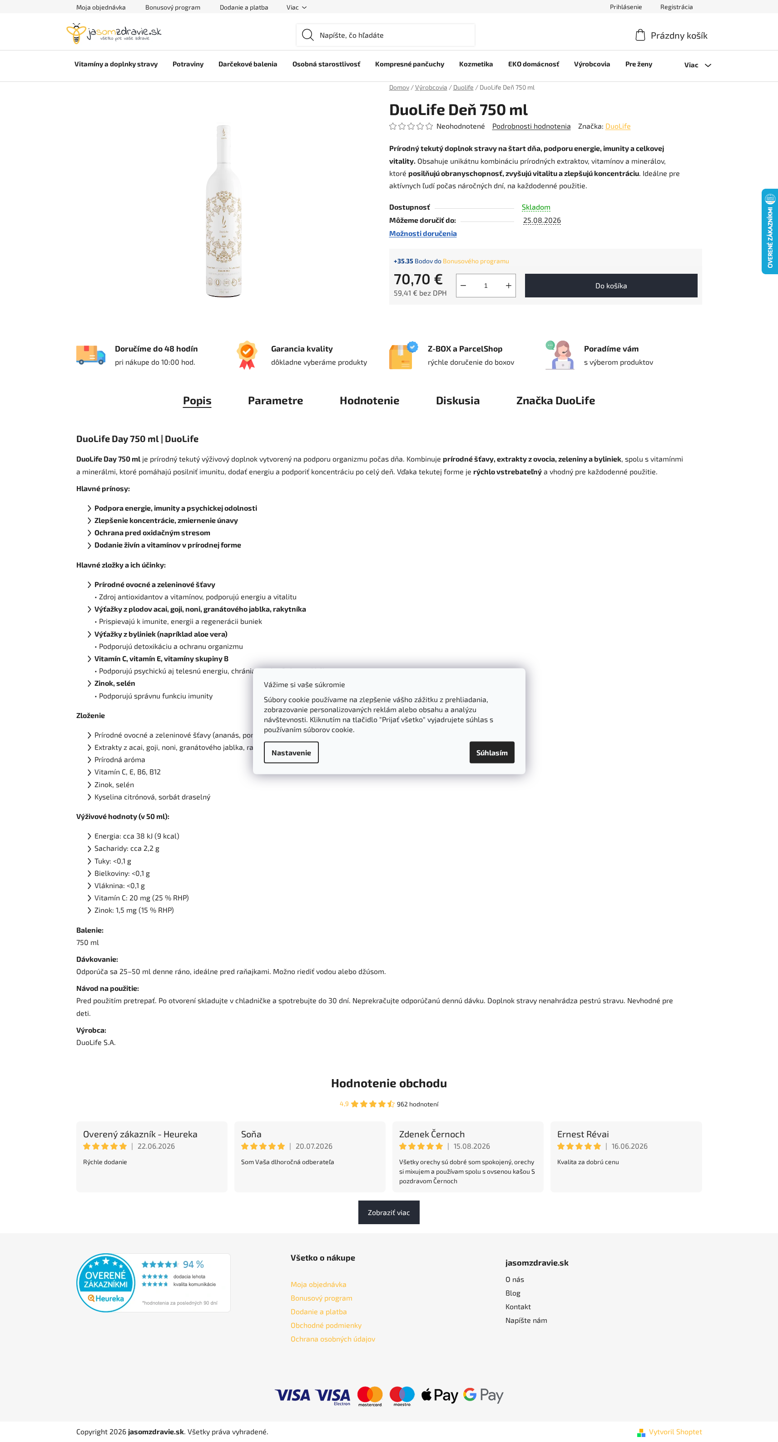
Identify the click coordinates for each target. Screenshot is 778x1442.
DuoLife (618, 125)
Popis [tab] (197, 400)
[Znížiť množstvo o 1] (463, 285)
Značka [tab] (555, 400)
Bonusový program (172, 7)
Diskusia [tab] (458, 400)
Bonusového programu (476, 261)
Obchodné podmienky (326, 1325)
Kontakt (518, 1306)
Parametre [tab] (275, 400)
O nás (514, 1279)
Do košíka (611, 285)
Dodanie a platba (244, 7)
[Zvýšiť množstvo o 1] (508, 285)
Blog (512, 1292)
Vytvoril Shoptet (675, 1431)
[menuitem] (116, 63)
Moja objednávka (101, 7)
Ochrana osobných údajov (333, 1338)
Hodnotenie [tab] (370, 400)
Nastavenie (291, 752)
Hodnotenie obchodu (389, 1082)
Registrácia (676, 6)
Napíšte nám (526, 1320)
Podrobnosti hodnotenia (531, 125)
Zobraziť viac (389, 1212)
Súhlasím (492, 752)
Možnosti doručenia (423, 233)
